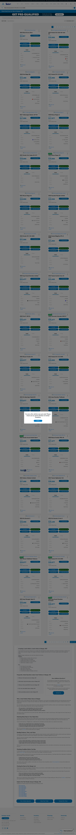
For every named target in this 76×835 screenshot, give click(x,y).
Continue (38, 420)
